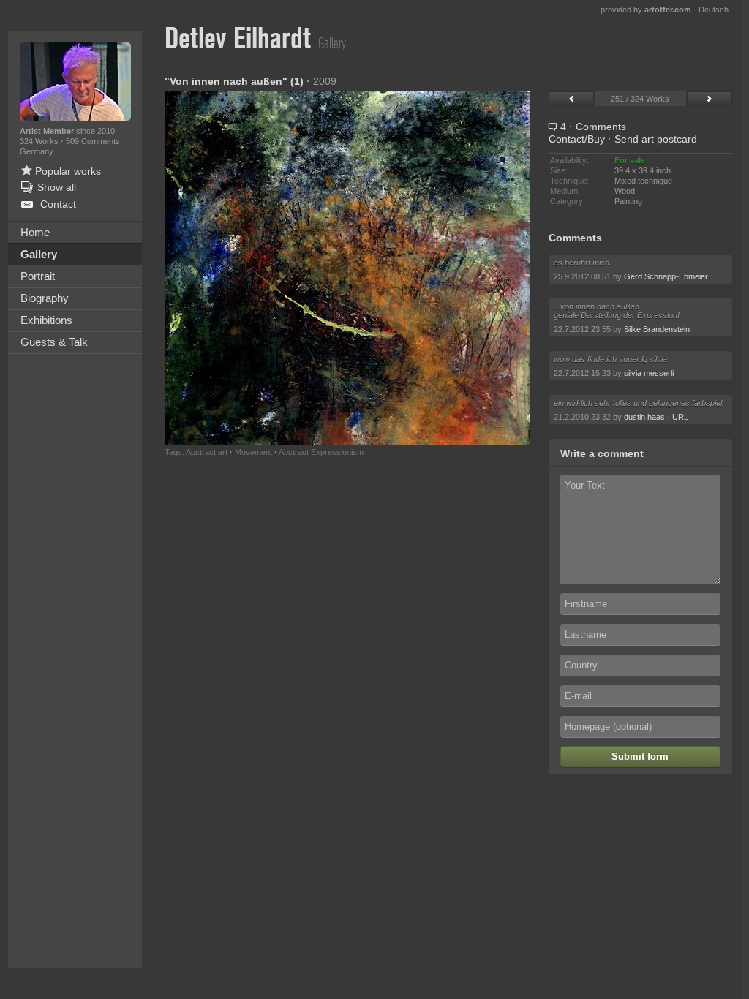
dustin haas (644, 416)
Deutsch (714, 9)
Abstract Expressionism (321, 452)
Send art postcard (655, 139)
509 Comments (93, 141)
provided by (646, 9)
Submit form (640, 756)
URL (680, 416)
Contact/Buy (577, 139)
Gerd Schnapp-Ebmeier (666, 276)
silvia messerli (649, 373)
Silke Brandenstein (657, 329)
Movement (253, 452)
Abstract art (206, 452)
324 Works (40, 141)
